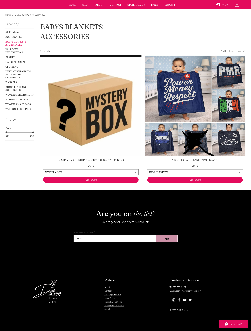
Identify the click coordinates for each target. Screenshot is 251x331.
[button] (237, 4)
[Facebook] (179, 300)
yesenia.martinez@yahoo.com (188, 290)
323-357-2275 (179, 287)
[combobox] (91, 172)
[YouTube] (185, 300)
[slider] (6, 132)
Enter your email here (83, 232)
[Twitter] (190, 300)
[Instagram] (174, 300)
